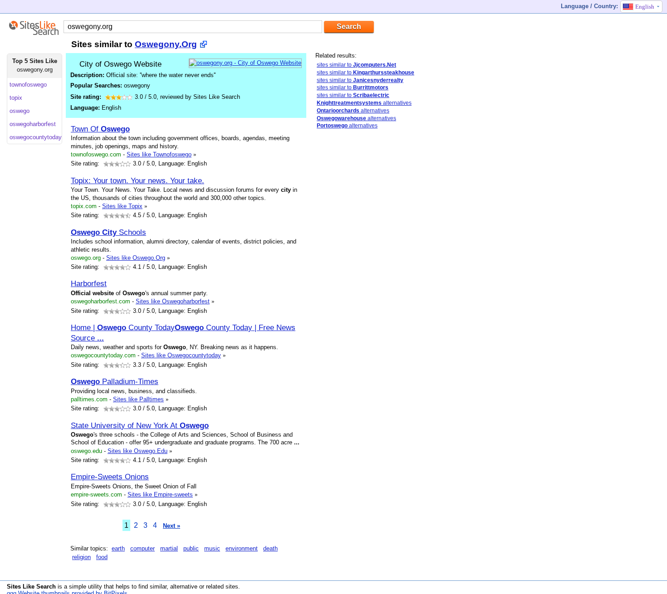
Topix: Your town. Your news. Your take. (137, 180)
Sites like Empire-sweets (160, 494)
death (270, 548)
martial (169, 548)
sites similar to (356, 65)
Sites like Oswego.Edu (137, 451)
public (191, 548)
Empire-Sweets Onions (110, 476)
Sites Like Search (31, 586)
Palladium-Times (114, 381)
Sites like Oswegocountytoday (181, 355)
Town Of (100, 128)
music (212, 548)
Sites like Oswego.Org (135, 257)
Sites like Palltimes (138, 399)
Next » (171, 525)
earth (118, 548)
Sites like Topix (122, 206)
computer (142, 548)
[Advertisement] (383, 279)
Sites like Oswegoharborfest (173, 301)
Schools (108, 232)
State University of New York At (140, 425)
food (102, 557)
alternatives (364, 103)
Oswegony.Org (166, 44)
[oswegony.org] (245, 62)
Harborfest (89, 283)
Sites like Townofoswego (159, 154)
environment (242, 548)
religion (81, 557)
